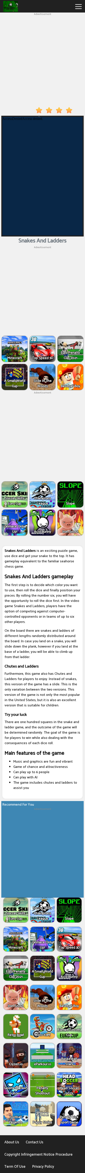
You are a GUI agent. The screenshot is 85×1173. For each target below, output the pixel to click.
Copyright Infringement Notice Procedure (38, 1154)
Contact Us (34, 1142)
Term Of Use (15, 1167)
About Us (11, 1142)
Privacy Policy (43, 1167)
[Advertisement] (42, 59)
